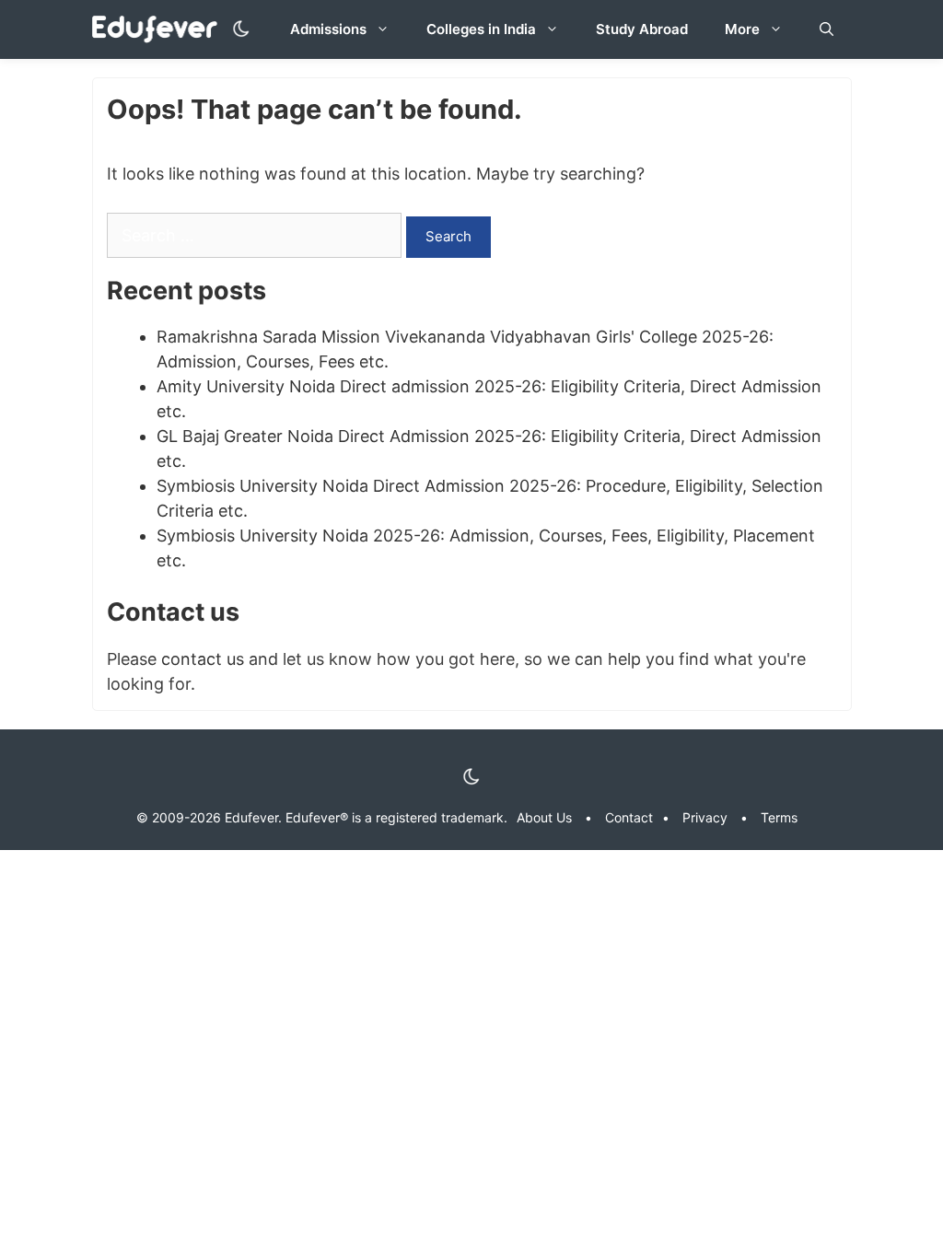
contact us (202, 659)
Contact (629, 817)
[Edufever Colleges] (159, 30)
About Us (544, 817)
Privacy (705, 817)
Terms (779, 817)
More (742, 29)
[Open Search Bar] (826, 29)
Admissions (328, 29)
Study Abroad (642, 29)
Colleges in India (481, 29)
